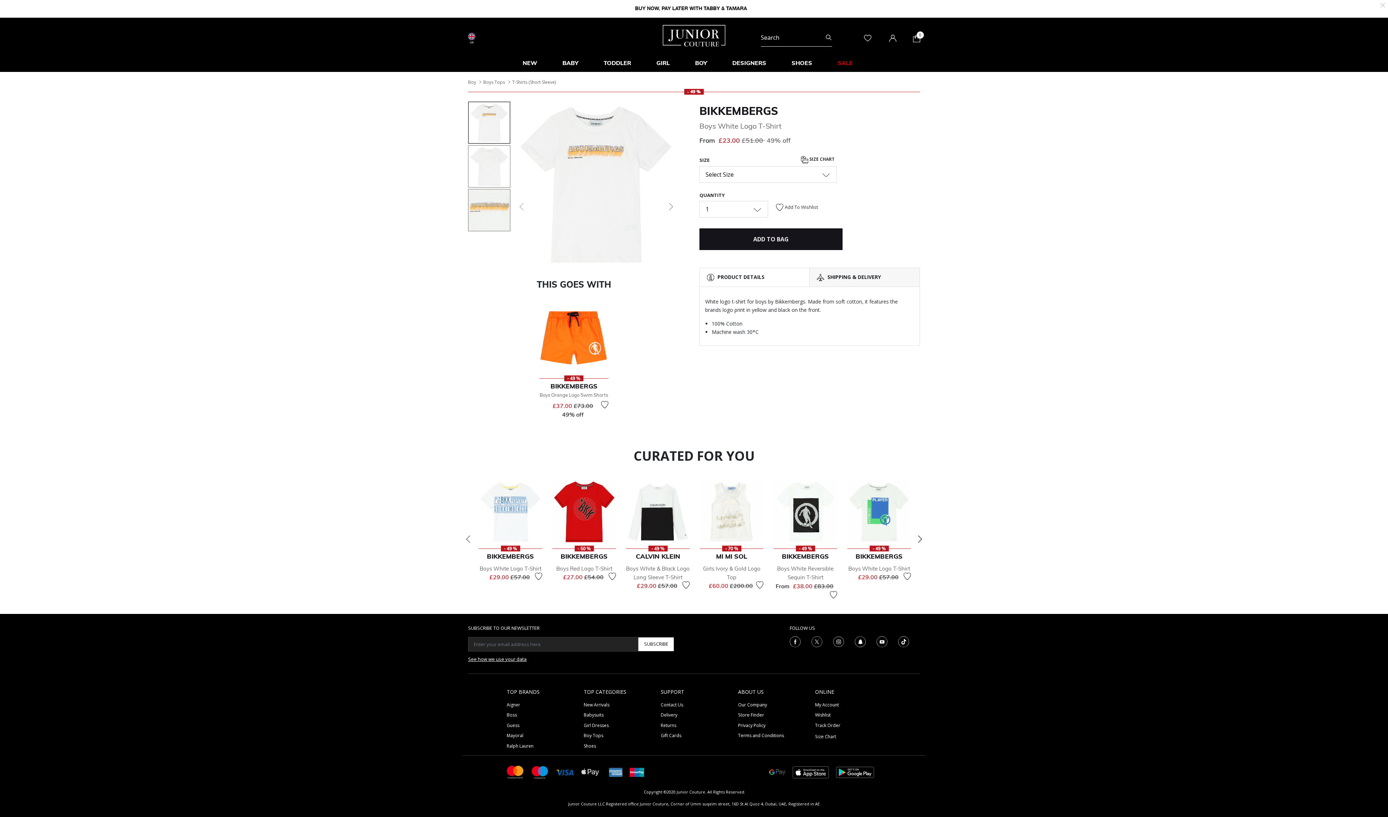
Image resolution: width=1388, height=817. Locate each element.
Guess (513, 725)
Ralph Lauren (520, 746)
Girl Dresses (596, 725)
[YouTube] (882, 641)
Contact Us (672, 705)
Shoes (590, 746)
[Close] (1382, 4)
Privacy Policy (752, 725)
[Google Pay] (777, 771)
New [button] (530, 62)
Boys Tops (494, 82)
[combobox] (796, 38)
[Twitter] (816, 641)
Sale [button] (845, 62)
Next (919, 539)
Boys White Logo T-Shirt (510, 568)
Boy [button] (701, 62)
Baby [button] (570, 62)
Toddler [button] (617, 62)
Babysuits (594, 715)
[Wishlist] (604, 404)
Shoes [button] (802, 62)
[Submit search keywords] (828, 38)
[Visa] (565, 772)
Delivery (669, 715)
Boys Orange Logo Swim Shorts (574, 395)
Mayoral (515, 735)
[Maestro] (540, 771)
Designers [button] (749, 62)
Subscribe (656, 644)
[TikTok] (903, 641)
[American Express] (616, 771)
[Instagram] (838, 641)
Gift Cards (671, 735)
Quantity (712, 195)
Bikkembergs (738, 111)
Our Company (752, 705)
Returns (668, 725)
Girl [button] (663, 62)
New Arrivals (596, 705)
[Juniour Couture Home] (694, 35)
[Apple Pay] (590, 771)
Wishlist (823, 715)
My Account (827, 705)
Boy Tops (593, 735)
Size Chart (821, 159)
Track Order (827, 725)
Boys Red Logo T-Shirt (584, 568)
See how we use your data (497, 659)
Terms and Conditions (761, 735)
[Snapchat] (860, 641)
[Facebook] (795, 641)
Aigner (513, 705)
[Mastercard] (515, 771)
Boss (512, 715)
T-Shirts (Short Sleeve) (534, 82)
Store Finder (751, 715)
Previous (468, 539)
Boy (472, 82)
